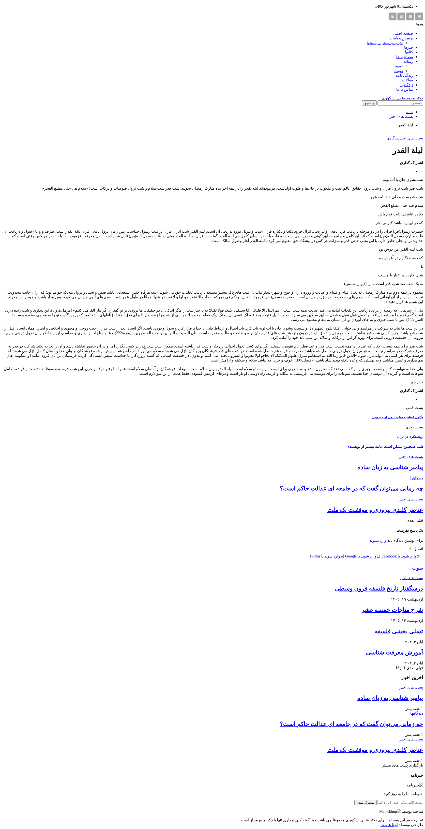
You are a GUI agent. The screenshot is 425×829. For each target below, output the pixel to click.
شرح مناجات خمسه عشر (392, 610)
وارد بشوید (377, 540)
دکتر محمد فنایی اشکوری (402, 98)
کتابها (409, 52)
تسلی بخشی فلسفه (399, 631)
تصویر (398, 66)
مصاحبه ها (404, 57)
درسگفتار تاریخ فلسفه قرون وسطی (379, 588)
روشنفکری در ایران (410, 436)
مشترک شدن (365, 802)
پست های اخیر (411, 138)
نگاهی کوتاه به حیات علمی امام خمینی (397, 417)
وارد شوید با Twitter (324, 556)
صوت (398, 71)
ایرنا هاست (389, 825)
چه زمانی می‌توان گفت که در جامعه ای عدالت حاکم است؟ (351, 488)
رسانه (408, 61)
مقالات (407, 80)
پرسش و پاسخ (401, 38)
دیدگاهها (406, 85)
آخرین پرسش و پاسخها (385, 43)
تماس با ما (404, 89)
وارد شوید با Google (360, 556)
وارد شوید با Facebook (398, 556)
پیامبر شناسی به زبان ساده (390, 467)
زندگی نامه (404, 75)
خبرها (408, 47)
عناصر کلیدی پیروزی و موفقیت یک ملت (375, 510)
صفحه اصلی (403, 33)
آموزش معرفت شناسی (394, 652)
